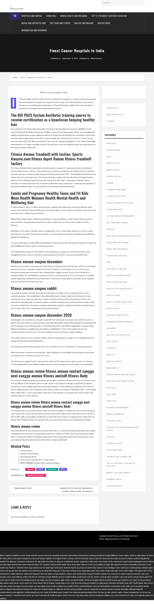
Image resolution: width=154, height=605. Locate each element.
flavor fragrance (6, 555)
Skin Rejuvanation (115, 414)
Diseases (110, 229)
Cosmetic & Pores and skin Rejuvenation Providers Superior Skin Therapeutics (76, 489)
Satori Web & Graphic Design (49, 583)
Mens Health (112, 368)
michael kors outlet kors (32, 589)
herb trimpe (27, 565)
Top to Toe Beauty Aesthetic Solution (109, 15)
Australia (124, 589)
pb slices (108, 577)
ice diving (57, 562)
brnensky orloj (86, 558)
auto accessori (121, 558)
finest (40, 469)
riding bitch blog (50, 571)
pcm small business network (136, 568)
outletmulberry (5, 592)
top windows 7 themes (15, 568)
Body (108, 157)
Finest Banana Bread (28, 457)
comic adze (11, 577)
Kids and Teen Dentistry (118, 335)
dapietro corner (19, 555)
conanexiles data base (137, 565)
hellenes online (22, 577)
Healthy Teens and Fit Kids (119, 302)
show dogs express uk (33, 568)
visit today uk (45, 592)
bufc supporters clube (84, 562)
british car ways (34, 586)
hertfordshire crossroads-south (112, 586)
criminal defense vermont (89, 586)
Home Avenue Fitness (23, 488)
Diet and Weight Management (120, 216)
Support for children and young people (122, 429)
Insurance (111, 328)
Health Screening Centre (118, 275)
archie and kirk (31, 555)
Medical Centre (114, 361)
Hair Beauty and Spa (116, 269)
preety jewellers (77, 589)
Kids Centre (112, 342)
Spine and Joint (114, 421)
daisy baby (84, 595)
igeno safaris (63, 595)
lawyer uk (11, 586)
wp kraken (41, 580)
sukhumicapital (79, 592)
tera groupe (9, 571)
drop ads (18, 571)
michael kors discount (30, 558)
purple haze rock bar (85, 577)
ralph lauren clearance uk (109, 583)
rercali (35, 583)
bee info (44, 574)
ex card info (97, 558)
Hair (108, 262)
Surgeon (110, 437)
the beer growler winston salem (110, 592)
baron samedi (5, 595)
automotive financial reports (65, 568)
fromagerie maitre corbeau (63, 558)
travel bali (42, 595)
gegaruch (36, 574)
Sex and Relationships (117, 408)
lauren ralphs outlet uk (127, 555)
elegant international (14, 589)
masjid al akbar (71, 577)
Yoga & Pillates (114, 486)
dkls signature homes (119, 565)
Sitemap (110, 121)
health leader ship (140, 583)
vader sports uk (132, 586)
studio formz (15, 580)
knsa (104, 558)
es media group (93, 555)
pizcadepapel (136, 562)
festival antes (17, 565)
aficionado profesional (77, 555)
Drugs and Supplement (117, 243)
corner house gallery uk (96, 565)
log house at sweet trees (87, 568)
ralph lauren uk (142, 555)
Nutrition (111, 388)
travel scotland (57, 586)
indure (84, 574)
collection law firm (63, 589)
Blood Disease (113, 150)
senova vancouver (45, 555)
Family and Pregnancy (117, 249)
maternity (129, 574)
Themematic (125, 539)
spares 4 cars (102, 568)
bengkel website (98, 580)
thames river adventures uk (33, 571)
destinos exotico (65, 574)
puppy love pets (22, 586)
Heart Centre (113, 308)
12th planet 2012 (140, 571)
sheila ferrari (66, 565)
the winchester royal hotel (120, 562)
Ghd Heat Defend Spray (29, 454)
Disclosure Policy (115, 115)
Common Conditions (116, 190)
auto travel (77, 574)
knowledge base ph (28, 580)
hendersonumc (57, 592)
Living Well (51, 15)
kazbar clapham (46, 558)
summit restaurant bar (92, 589)
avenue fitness (148, 562)
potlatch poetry (111, 580)
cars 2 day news (63, 571)
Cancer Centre (113, 177)
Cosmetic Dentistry (35, 475)
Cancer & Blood (26, 451)
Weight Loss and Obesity (118, 473)
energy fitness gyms (141, 577)
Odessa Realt (56, 565)
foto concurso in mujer (116, 574)
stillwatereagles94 (135, 589)
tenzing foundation (52, 580)
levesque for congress (41, 565)
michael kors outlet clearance (11, 574)
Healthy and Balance (83, 23)
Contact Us (112, 108)
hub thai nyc (33, 577)
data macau (14, 583)
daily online (90, 571)
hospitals (52, 469)
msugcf (90, 574)
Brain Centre (112, 170)
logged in (25, 517)
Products (111, 401)
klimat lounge (104, 555)
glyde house (46, 586)
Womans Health (114, 479)
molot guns (16, 558)
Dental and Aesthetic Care (33, 23)
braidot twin (68, 592)
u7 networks (16, 595)
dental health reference (82, 580)
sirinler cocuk (99, 577)
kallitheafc (114, 555)
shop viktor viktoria (79, 565)
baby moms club (67, 583)
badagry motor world (117, 568)
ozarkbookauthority (32, 592)
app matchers (123, 580)
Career (110, 183)
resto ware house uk (102, 562)
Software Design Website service (51, 577)
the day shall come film (44, 562)
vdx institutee (52, 595)
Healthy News (104, 23)
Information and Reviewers (34, 30)
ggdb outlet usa (67, 580)
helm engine (129, 571)
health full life (73, 586)
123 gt (150, 571)
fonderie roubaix (100, 574)
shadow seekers (133, 558)
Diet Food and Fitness (60, 23)
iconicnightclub (18, 592)
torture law (146, 592)
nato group (128, 577)
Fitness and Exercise (116, 256)
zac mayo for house (137, 580)
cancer (30, 469)
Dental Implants (114, 210)
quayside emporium (60, 555)
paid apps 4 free (117, 571)
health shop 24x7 (126, 583)
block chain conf (131, 595)
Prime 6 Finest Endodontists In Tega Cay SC (37, 460)
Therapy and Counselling (119, 457)
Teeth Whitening (114, 450)
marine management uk (132, 592)
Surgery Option (114, 443)
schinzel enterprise (96, 595)
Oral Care (111, 394)
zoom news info (25, 583)
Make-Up (110, 355)
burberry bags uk (48, 589)
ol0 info (78, 558)
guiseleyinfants (91, 592)
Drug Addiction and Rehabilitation (123, 236)
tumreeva (110, 558)
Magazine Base (111, 539)
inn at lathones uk (68, 562)
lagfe (108, 565)
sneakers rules (118, 577)
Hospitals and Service (31, 15)
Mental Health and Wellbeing (73, 15)
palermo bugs (53, 574)
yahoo (9, 558)
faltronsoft (28, 574)
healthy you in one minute (114, 595)
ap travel (35, 595)
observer (137, 574)
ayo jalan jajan (5, 565)
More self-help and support (120, 381)
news (65, 586)
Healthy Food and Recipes (119, 289)
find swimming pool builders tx (87, 583)
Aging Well (111, 144)
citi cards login (48, 568)
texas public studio (103, 571)
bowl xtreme (26, 595)
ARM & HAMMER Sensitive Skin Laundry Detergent (40, 463)
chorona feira (74, 595)
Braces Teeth (113, 163)
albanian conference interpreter (22, 562)
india (63, 469)
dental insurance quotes (111, 589)
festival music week (78, 571)
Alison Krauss (96, 58)
